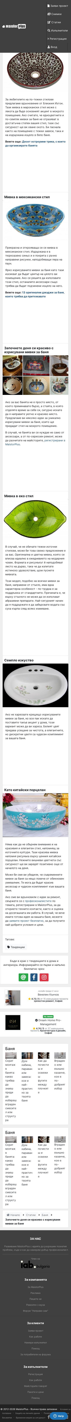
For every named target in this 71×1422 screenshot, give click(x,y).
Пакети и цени (35, 1392)
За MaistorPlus (35, 1287)
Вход (53, 47)
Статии (56, 22)
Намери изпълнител (35, 1342)
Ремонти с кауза (35, 1304)
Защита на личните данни (27, 1413)
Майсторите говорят (35, 1386)
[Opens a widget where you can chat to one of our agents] (59, 1416)
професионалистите (38, 901)
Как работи (35, 1336)
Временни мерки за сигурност (30, 1417)
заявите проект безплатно (26, 920)
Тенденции (17, 947)
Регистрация (58, 38)
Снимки (56, 14)
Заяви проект (59, 5)
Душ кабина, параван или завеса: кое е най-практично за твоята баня (27, 1080)
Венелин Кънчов (48, 994)
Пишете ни (35, 1298)
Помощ (36, 1348)
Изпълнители (59, 30)
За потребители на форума (35, 1354)
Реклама (35, 1293)
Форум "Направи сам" (35, 1310)
